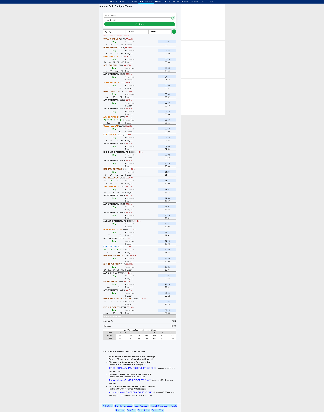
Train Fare (131, 410)
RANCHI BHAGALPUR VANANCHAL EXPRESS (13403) (133, 368)
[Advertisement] (203, 22)
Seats (168, 1)
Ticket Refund (143, 410)
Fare (177, 1)
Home (114, 1)
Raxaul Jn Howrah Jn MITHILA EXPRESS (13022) (130, 380)
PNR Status (107, 406)
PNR (135, 1)
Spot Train (125, 1)
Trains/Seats (147, 1)
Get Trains (139, 24)
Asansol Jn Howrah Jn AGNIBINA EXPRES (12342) (130, 392)
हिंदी (203, 1)
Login (210, 1)
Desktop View (158, 410)
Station (186, 1)
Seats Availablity (141, 406)
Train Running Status (123, 406)
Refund (196, 1)
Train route (120, 410)
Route (159, 1)
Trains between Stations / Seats (164, 406)
